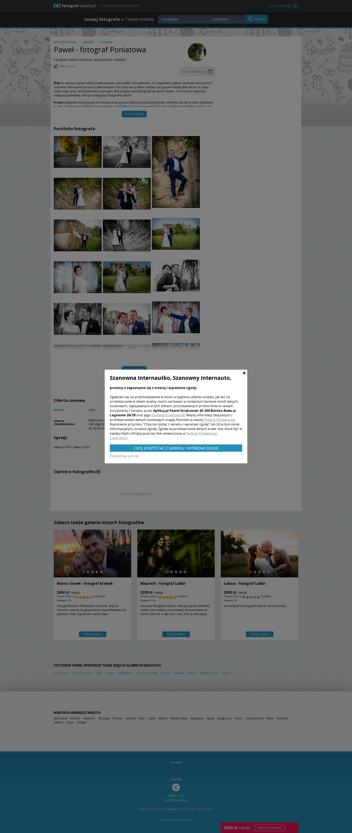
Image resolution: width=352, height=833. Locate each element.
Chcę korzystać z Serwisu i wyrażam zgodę (176, 448)
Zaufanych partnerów (168, 415)
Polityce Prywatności (219, 420)
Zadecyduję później (124, 456)
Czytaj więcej (119, 438)
